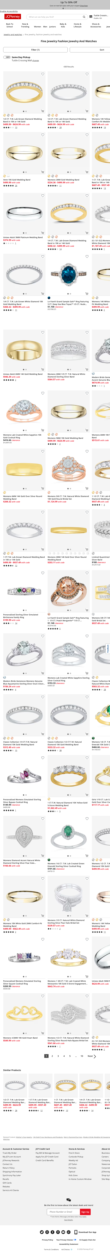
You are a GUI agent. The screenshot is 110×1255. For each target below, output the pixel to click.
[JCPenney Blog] (69, 1232)
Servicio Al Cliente (11, 1190)
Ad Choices (65, 1249)
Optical (72, 1171)
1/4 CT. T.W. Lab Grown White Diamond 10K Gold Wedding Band (23, 302)
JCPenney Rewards (11, 1160)
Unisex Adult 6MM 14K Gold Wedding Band (23, 374)
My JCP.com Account (12, 1156)
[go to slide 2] (65, 8)
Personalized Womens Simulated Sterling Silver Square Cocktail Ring (22, 982)
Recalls (6, 1179)
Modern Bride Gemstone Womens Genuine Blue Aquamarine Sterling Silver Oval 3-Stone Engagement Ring (24, 682)
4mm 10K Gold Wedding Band (16, 179)
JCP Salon (73, 1164)
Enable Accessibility (9, 11)
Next (90, 1056)
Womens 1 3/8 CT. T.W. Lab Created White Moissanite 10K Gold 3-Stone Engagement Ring (67, 982)
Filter (35, 49)
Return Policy (8, 1168)
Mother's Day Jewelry (24, 1137)
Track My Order (10, 1153)
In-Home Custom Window (80, 1179)
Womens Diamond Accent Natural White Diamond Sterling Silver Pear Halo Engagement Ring (21, 861)
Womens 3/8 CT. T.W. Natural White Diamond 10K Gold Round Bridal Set (68, 497)
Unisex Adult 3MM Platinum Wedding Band (23, 237)
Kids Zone (73, 1175)
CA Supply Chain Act (87, 1240)
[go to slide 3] (68, 8)
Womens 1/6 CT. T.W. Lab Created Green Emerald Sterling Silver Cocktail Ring (66, 864)
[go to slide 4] (70, 8)
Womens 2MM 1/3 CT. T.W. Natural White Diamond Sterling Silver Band (66, 375)
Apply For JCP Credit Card (47, 1156)
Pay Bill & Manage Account (48, 1153)
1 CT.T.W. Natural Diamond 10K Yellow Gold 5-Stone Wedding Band (67, 804)
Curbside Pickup (76, 1156)
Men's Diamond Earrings (73, 1137)
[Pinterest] (58, 1232)
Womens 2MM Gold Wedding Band (63, 179)
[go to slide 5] (73, 8)
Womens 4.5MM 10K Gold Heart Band (20, 1038)
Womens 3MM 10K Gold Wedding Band (65, 438)
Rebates (6, 1186)
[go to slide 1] (63, 8)
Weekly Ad (73, 1160)
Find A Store (74, 1153)
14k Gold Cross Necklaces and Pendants (48, 1137)
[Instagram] (47, 1232)
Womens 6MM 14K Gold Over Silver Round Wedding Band (22, 497)
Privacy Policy (47, 1240)
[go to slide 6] (75, 8)
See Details (68, 1220)
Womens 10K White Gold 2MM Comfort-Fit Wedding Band (22, 924)
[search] (85, 17)
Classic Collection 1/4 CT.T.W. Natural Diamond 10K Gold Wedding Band (20, 743)
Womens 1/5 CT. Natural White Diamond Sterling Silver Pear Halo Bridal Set (66, 921)
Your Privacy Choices (64, 1240)
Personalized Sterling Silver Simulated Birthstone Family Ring (20, 616)
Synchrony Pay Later (12, 1175)
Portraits (72, 1168)
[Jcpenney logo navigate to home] (12, 16)
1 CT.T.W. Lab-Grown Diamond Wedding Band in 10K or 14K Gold (24, 558)
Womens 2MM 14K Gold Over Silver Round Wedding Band (67, 558)
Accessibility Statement (68, 1244)
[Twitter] (42, 1232)
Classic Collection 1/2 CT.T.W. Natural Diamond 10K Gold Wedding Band (65, 743)
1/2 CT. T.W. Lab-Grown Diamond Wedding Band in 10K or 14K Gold (22, 120)
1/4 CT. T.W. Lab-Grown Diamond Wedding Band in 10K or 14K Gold (67, 241)
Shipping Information (12, 1171)
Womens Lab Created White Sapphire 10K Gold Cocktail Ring (22, 436)
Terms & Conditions (51, 1249)
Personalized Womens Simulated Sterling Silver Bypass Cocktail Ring (22, 800)
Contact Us (7, 1164)
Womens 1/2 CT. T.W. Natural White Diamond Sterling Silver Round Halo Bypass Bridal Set (68, 1039)
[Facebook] (53, 1232)
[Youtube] (63, 1232)
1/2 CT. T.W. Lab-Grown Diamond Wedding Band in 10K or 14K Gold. (67, 120)
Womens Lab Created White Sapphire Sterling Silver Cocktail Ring (68, 679)
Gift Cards (7, 1183)
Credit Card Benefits (45, 1160)
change (35, 60)
